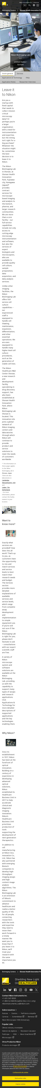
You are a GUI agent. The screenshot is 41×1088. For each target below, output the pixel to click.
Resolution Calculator (28, 1031)
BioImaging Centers (9, 10)
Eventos (14, 1013)
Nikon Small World (26, 1034)
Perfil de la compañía (28, 1013)
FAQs (28, 78)
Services (20, 73)
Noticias (5, 1013)
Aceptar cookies (20, 1084)
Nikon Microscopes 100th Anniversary (15, 1020)
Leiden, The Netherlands (6, 488)
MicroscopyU (7, 1037)
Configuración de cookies (20, 1072)
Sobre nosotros (8, 1010)
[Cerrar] (38, 1050)
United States (20, 62)
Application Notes (9, 82)
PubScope (5, 1034)
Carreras (5, 1017)
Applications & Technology (12, 78)
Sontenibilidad (17, 1017)
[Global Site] (33, 5)
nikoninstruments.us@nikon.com (15, 1003)
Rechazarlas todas (20, 1078)
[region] (20, 1067)
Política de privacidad (20, 1066)
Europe (20, 64)
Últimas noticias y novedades (12, 1028)
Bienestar (31, 1017)
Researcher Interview (28, 82)
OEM (15, 1034)
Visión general (7, 73)
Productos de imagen (9, 1045)
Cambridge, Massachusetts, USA (8, 481)
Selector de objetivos (9, 1031)
